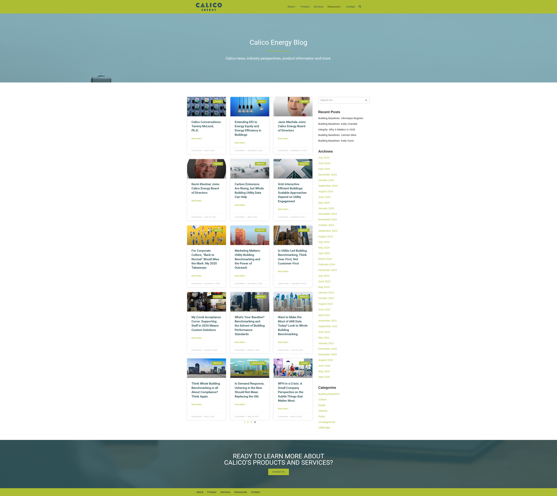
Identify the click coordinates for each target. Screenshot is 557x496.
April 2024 (324, 253)
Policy (321, 416)
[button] (295, 6)
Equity (321, 405)
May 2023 (324, 287)
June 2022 (324, 309)
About (199, 492)
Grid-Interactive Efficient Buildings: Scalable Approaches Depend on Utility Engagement (292, 192)
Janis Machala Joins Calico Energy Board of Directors (292, 126)
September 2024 (328, 230)
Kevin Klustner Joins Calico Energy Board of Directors (205, 188)
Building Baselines (329, 394)
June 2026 (324, 163)
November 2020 (327, 354)
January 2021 (326, 343)
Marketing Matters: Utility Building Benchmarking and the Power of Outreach (248, 259)
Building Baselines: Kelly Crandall (337, 123)
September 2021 (328, 326)
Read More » (197, 139)
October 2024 (326, 225)
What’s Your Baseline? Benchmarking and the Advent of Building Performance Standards (250, 325)
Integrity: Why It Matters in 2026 (336, 129)
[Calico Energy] (209, 7)
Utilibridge (324, 427)
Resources (240, 492)
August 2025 (325, 191)
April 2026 (324, 169)
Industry (323, 410)
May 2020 (324, 371)
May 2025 (324, 202)
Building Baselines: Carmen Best (337, 135)
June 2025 (324, 197)
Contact (350, 6)
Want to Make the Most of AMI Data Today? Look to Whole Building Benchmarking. (293, 325)
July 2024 (323, 242)
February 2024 (326, 264)
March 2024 (325, 258)
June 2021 (324, 332)
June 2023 (324, 281)
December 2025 (327, 174)
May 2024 (324, 247)
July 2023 (323, 275)
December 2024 (327, 213)
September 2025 (328, 185)
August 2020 (325, 360)
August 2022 (325, 303)
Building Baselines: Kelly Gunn (336, 140)
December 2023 (327, 270)
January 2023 (326, 292)
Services (318, 6)
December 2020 (327, 348)
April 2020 (324, 376)
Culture (322, 399)
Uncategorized (326, 422)
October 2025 (326, 180)
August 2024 (325, 236)
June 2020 (324, 365)
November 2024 (327, 219)
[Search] (366, 100)
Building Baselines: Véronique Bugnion (340, 118)
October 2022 (326, 298)
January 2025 (326, 208)
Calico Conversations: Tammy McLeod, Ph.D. (206, 126)
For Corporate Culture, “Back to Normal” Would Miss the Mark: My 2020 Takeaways (205, 259)
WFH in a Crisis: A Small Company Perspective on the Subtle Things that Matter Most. (290, 392)
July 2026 (323, 157)
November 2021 (327, 320)
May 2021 (324, 337)
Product (304, 6)
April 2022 (324, 315)
